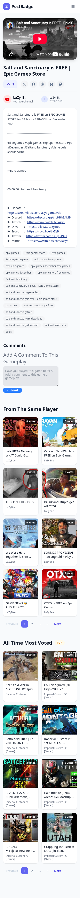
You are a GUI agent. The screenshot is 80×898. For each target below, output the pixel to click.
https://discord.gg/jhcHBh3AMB (49, 217)
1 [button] (24, 624)
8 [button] (47, 624)
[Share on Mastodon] (60, 84)
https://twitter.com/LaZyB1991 (46, 236)
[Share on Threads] (42, 84)
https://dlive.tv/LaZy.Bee (43, 227)
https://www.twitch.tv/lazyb (46, 222)
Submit (12, 390)
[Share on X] (24, 84)
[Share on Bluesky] (51, 84)
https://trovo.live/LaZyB (43, 231)
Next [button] (57, 624)
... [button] (40, 624)
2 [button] (32, 624)
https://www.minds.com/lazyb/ (49, 241)
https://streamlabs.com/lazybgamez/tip (34, 213)
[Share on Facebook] (33, 84)
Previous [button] (12, 624)
